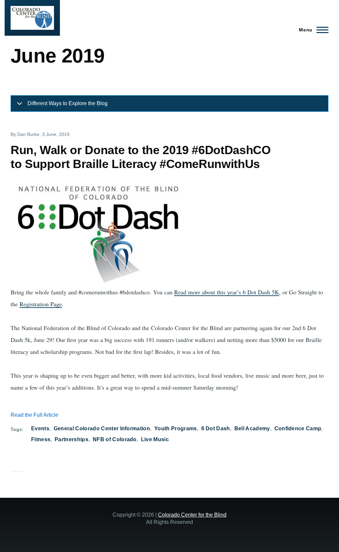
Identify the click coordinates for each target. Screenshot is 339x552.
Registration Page (41, 304)
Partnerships (71, 439)
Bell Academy (252, 428)
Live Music (155, 439)
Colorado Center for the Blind (192, 515)
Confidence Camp (297, 428)
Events (40, 428)
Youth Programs (175, 428)
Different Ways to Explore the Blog (67, 103)
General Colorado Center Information (102, 428)
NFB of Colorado (115, 439)
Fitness (40, 439)
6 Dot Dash (215, 428)
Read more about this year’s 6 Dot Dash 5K (226, 292)
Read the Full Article (34, 415)
